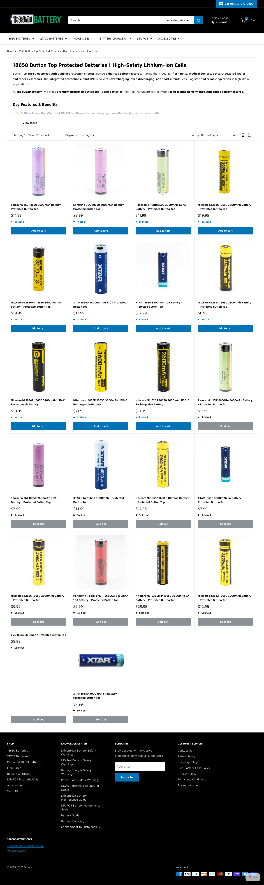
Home (10, 50)
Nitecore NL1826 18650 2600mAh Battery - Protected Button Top (37, 597)
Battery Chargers (18, 773)
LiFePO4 (142, 38)
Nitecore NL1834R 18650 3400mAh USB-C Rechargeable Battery (38, 402)
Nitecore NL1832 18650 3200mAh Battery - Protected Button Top (224, 597)
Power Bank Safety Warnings (80, 780)
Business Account (189, 785)
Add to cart (38, 230)
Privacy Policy (187, 773)
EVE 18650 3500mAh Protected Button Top (38, 634)
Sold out (225, 426)
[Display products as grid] (243, 135)
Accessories (14, 785)
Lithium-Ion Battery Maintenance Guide (74, 797)
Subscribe (126, 777)
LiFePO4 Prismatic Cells (22, 779)
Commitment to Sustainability (80, 826)
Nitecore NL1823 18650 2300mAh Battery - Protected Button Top (224, 304)
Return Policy (186, 756)
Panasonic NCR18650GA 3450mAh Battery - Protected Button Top (225, 402)
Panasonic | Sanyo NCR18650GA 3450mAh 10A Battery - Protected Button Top (100, 597)
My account (218, 22)
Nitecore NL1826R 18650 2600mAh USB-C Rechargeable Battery (162, 402)
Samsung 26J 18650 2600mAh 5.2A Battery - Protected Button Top (34, 500)
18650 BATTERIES (18, 38)
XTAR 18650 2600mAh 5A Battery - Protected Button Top (220, 500)
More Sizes (14, 767)
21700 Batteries (17, 756)
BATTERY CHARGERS (113, 38)
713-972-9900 (16, 851)
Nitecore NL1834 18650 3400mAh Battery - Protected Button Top (162, 500)
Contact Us (185, 750)
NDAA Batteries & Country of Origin (80, 787)
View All (12, 791)
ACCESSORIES (167, 38)
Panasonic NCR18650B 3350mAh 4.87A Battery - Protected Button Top (161, 206)
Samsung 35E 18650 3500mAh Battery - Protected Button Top (37, 206)
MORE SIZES (81, 38)
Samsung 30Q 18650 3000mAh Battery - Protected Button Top (99, 206)
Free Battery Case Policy (194, 767)
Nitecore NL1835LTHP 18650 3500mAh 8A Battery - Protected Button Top (162, 597)
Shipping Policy (188, 762)
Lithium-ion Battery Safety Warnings (78, 752)
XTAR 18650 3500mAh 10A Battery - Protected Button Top (159, 304)
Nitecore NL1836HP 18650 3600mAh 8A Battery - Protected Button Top (36, 304)
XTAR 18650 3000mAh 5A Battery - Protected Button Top (96, 695)
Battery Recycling (72, 821)
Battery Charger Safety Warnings (76, 772)
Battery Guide (70, 815)
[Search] (198, 20)
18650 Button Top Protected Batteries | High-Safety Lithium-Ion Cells (57, 50)
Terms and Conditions (192, 779)
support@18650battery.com (25, 845)
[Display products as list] (249, 135)
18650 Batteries (17, 750)
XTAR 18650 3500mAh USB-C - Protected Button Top (99, 304)
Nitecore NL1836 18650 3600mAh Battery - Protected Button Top (224, 206)
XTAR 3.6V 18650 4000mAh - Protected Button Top (98, 500)
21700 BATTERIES (51, 38)
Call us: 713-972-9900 (239, 3)
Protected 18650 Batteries (24, 762)
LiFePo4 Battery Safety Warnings (76, 762)
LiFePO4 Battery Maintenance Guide (81, 807)
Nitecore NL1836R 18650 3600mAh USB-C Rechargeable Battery (100, 402)
